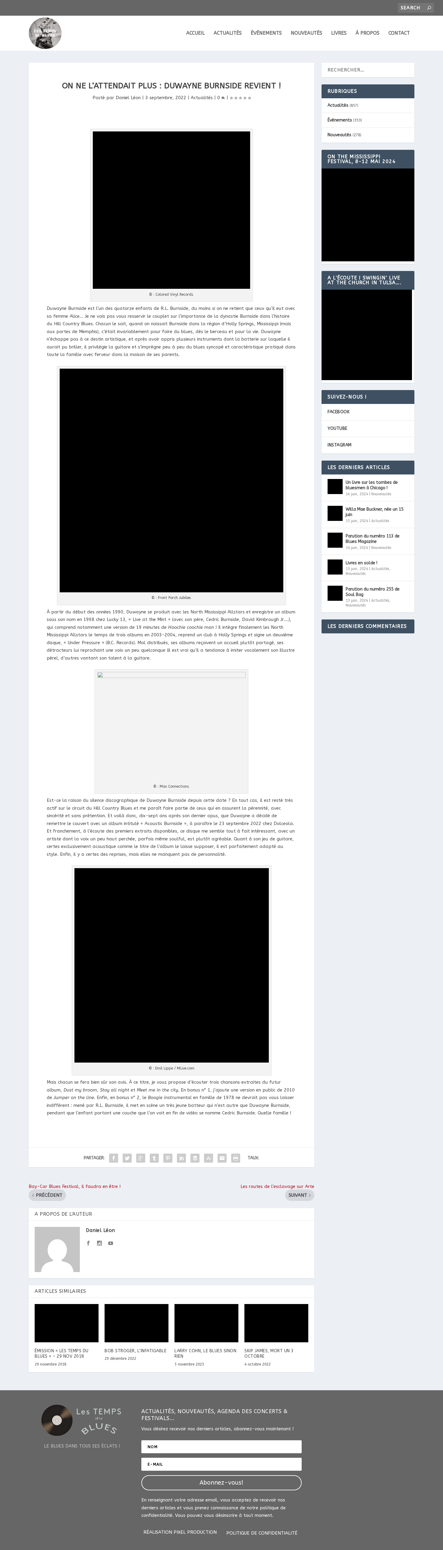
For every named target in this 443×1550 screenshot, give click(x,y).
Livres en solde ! (361, 562)
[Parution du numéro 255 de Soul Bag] (335, 593)
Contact (399, 33)
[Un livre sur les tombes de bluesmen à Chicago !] (335, 486)
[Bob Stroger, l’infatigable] (136, 1323)
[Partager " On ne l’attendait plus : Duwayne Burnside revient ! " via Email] (222, 1158)
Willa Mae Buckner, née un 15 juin (375, 512)
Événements (266, 33)
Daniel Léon (128, 97)
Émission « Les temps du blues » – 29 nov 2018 (62, 1353)
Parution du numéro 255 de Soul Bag (373, 592)
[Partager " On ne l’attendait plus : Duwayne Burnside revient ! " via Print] (236, 1158)
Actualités (228, 33)
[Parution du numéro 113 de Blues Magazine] (335, 540)
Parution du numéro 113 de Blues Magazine (373, 539)
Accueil (195, 33)
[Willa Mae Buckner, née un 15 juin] (335, 513)
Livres (339, 33)
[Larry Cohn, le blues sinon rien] (206, 1323)
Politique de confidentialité (261, 1533)
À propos (367, 33)
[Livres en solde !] (335, 567)
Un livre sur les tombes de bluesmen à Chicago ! (372, 485)
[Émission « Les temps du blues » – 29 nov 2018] (67, 1323)
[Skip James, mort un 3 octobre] (276, 1323)
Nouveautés (306, 33)
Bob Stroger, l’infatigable (135, 1350)
